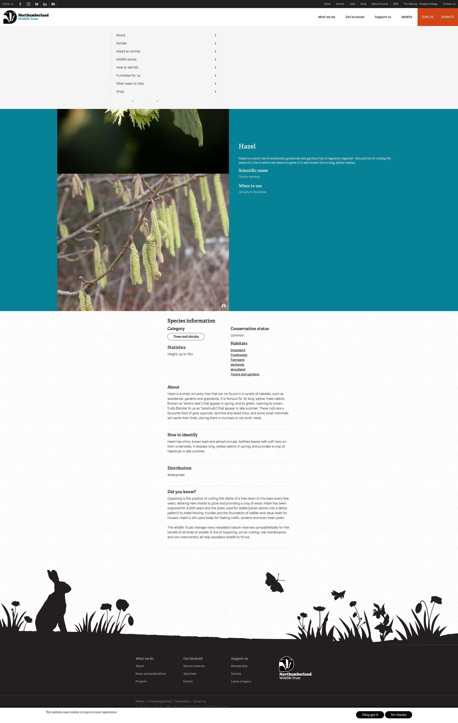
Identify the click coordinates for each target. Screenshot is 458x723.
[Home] (26, 17)
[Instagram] (28, 4)
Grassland (238, 350)
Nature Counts (380, 4)
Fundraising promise (160, 701)
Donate (236, 673)
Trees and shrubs (186, 336)
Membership (239, 666)
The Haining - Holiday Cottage (421, 4)
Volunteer (189, 673)
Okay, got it (370, 715)
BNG (395, 4)
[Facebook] (20, 4)
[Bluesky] (37, 4)
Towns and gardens (245, 374)
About (140, 666)
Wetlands (237, 365)
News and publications (151, 673)
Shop (363, 4)
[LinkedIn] (45, 4)
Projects (141, 681)
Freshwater (239, 355)
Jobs (352, 4)
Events (340, 4)
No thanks (398, 715)
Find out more (52, 718)
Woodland (238, 370)
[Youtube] (53, 4)
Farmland (237, 360)
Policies (140, 701)
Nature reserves (194, 666)
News (328, 4)
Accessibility (182, 701)
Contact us (449, 4)
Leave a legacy (241, 681)
